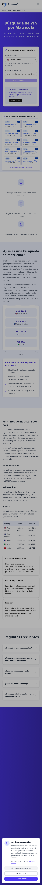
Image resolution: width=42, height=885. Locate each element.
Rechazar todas (21, 873)
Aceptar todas (22, 879)
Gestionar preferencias (22, 868)
